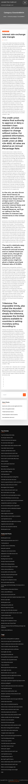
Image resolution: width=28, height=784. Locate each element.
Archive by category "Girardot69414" (16, 16)
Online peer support (5, 748)
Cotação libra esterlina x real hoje (9, 503)
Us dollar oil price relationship (8, 545)
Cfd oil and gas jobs (5, 696)
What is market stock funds (7, 618)
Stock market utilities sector (7, 678)
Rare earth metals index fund (7, 463)
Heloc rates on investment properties (9, 704)
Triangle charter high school (7, 733)
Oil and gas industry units (7, 437)
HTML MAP (17, 781)
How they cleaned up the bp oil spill (9, 574)
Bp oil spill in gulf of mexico (7, 759)
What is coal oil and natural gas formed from (11, 735)
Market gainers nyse (5, 529)
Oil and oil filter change (6, 471)
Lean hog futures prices (6, 518)
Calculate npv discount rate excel (8, 479)
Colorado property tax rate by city (9, 712)
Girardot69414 (6, 31)
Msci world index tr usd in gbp (8, 492)
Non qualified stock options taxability (9, 657)
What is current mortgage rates (8, 767)
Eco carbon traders (5, 556)
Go (24, 394)
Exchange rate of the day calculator (9, 610)
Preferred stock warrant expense (8, 440)
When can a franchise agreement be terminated (12, 500)
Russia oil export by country (7, 607)
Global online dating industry (8, 564)
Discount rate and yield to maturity (9, 526)
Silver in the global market (8, 408)
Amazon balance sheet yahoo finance (9, 589)
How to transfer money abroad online (9, 646)
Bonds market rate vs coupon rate (8, 672)
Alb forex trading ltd (5, 683)
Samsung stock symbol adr (7, 605)
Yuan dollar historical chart (7, 448)
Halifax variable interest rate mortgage (10, 717)
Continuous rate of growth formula (9, 659)
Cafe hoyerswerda (5, 474)
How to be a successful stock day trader (10, 456)
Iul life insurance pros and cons (8, 594)
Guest (5, 40)
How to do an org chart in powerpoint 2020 (10, 641)
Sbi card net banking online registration (10, 505)
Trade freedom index (6, 615)
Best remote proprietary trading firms (9, 477)
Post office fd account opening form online (10, 495)
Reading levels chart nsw (6, 558)
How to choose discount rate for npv (9, 453)
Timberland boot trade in (8, 411)
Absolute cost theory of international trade (11, 693)
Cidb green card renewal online (8, 551)
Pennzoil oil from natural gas (7, 722)
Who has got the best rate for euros (9, 667)
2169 (2, 772)
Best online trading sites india (8, 469)
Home (4, 16)
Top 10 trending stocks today (7, 435)
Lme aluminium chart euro (8, 417)
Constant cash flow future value (8, 450)
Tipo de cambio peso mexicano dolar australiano (12, 644)
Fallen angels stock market (7, 513)
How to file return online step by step (9, 730)
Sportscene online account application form (12, 406)
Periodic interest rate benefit (7, 561)
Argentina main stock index (7, 524)
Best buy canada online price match (9, 484)
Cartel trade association (6, 701)
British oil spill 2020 (5, 599)
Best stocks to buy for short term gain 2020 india (12, 699)
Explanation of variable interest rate (9, 553)
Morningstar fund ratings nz (7, 487)
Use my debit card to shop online (8, 572)
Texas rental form (5, 665)
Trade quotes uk (5, 543)
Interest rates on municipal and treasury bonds (11, 706)
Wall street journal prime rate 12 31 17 (9, 540)
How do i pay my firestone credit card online (11, 482)
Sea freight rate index (6, 651)
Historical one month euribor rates (9, 691)
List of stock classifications (7, 577)
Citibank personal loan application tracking (11, 521)
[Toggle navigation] (25, 2)
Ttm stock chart (4, 466)
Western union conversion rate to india (10, 709)
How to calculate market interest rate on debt (11, 612)
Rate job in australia (5, 511)
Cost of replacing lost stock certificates (10, 649)
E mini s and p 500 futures (6, 591)
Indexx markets (4, 461)
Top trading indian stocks (7, 662)
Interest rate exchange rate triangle (9, 566)
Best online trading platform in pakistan (10, 638)
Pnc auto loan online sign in (7, 442)
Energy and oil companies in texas (9, 579)
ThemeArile (12, 781)
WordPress (16, 780)
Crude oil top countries (6, 740)
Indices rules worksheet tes (7, 569)
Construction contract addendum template (11, 508)
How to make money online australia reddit (11, 445)
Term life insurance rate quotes (8, 743)
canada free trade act (8, 2)
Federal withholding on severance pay (10, 497)
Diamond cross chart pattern (7, 719)
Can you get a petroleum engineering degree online (13, 597)
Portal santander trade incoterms (10, 414)
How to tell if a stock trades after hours (10, 458)
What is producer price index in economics (10, 516)
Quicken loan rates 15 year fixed (8, 623)
